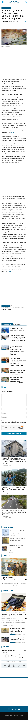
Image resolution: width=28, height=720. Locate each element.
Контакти (16, 715)
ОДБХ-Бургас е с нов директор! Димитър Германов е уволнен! (13, 488)
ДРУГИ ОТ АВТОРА (17, 324)
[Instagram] (12, 709)
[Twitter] (11, 26)
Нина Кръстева (5, 21)
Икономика (9, 7)
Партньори (13, 714)
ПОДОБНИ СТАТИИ (6, 324)
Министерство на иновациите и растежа (11, 307)
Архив (11, 715)
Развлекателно (5, 575)
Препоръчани (4, 332)
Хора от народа (7, 578)
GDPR (18, 714)
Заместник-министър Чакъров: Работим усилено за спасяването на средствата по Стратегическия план (18, 362)
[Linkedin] (14, 26)
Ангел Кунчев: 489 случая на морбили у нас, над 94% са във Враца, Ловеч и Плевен (16, 548)
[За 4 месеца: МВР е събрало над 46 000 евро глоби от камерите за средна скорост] (14, 502)
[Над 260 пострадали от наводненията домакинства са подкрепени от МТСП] (5, 379)
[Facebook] (7, 26)
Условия (23, 714)
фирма (9, 309)
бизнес (12, 305)
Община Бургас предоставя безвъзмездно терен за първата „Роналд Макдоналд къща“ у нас (13, 459)
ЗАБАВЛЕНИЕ (7, 555)
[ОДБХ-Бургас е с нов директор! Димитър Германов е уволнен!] (14, 476)
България (3, 7)
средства (4, 309)
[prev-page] (2, 387)
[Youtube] (19, 709)
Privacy (21, 715)
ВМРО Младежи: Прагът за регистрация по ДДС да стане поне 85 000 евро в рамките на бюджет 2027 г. (18, 339)
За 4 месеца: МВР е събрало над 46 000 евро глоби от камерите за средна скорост (14, 512)
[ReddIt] (18, 26)
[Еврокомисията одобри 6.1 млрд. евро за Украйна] (5, 330)
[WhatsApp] (25, 26)
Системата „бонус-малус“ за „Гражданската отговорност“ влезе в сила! (17, 639)
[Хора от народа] (14, 567)
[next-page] (5, 387)
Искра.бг (3, 579)
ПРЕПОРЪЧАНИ (8, 591)
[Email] (22, 26)
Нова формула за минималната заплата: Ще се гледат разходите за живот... (13, 614)
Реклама (7, 715)
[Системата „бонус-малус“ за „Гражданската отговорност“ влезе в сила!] (5, 639)
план (23, 307)
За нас (8, 714)
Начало (3, 714)
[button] (2, 2)
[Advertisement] (14, 63)
